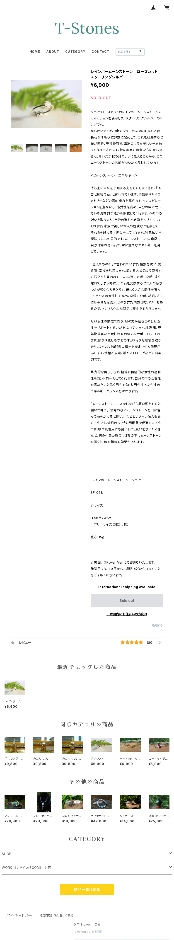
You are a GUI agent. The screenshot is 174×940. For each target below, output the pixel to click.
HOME (34, 51)
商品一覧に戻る (87, 889)
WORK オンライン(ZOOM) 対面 (26, 868)
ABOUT (52, 51)
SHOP (6, 854)
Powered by (82, 931)
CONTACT (100, 51)
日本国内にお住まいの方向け (126, 614)
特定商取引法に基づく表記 (56, 915)
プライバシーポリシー (18, 915)
